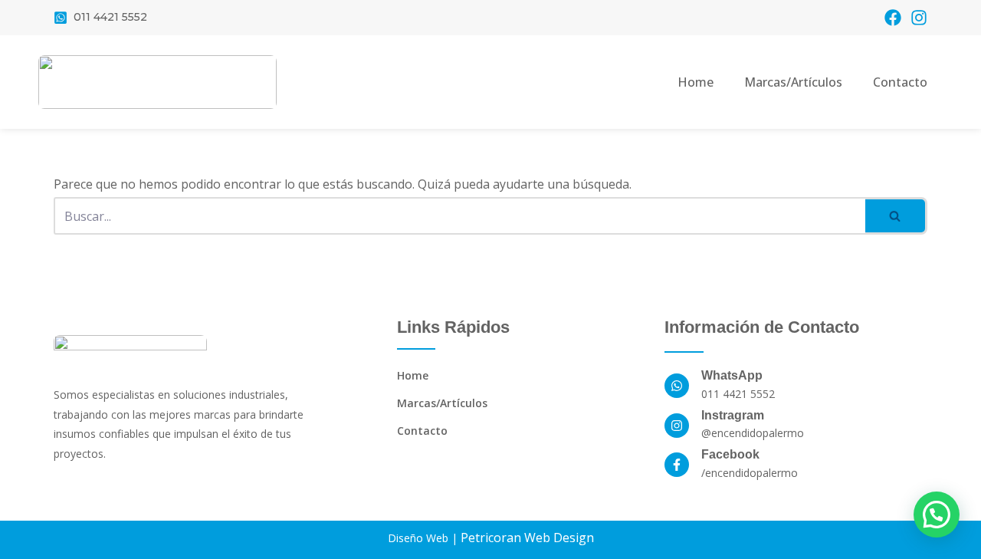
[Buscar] (896, 216)
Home (696, 82)
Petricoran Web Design (527, 537)
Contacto (900, 82)
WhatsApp (732, 375)
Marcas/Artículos (793, 82)
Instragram (732, 415)
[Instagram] (918, 17)
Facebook (730, 454)
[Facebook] (892, 17)
